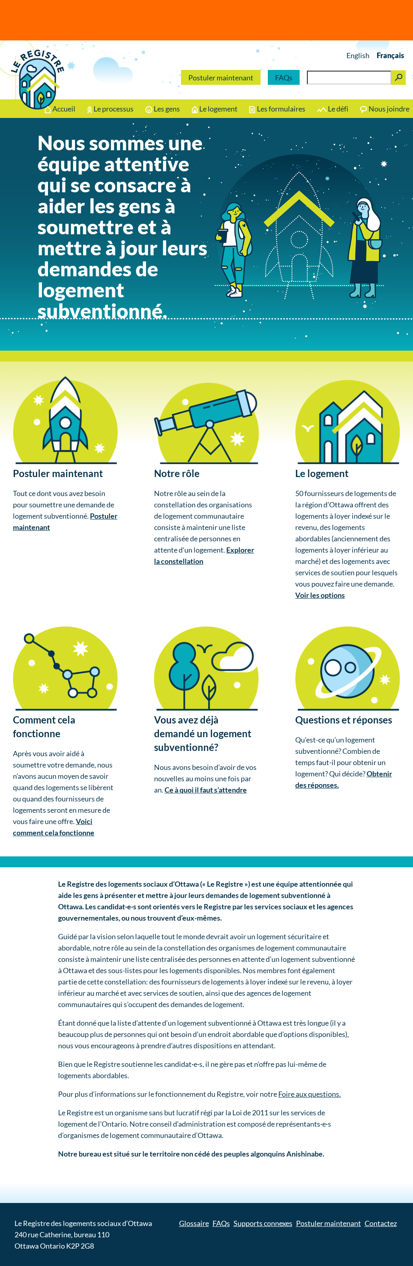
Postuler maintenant (220, 77)
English (357, 55)
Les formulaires (281, 108)
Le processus (113, 108)
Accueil (63, 108)
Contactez (381, 1223)
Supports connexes (263, 1223)
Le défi (338, 108)
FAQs (283, 77)
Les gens (167, 108)
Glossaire (194, 1223)
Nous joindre (389, 108)
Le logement (218, 108)
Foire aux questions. (309, 1093)
